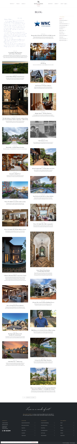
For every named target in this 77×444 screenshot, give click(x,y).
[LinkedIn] (8, 431)
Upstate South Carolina (63, 38)
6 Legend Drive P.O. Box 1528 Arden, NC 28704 (5, 427)
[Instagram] (3, 431)
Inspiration (50, 3)
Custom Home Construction (64, 23)
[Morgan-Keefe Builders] (38, 3)
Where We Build (43, 435)
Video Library (24, 430)
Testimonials (24, 435)
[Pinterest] (6, 431)
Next (34, 397)
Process (18, 3)
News (61, 425)
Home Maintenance (44, 430)
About (61, 422)
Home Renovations (44, 425)
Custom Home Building (45, 422)
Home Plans (61, 28)
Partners (61, 427)
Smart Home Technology (63, 35)
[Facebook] (4, 431)
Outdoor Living (62, 33)
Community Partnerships (63, 20)
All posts (61, 18)
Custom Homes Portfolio (26, 422)
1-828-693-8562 (5, 422)
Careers (61, 430)
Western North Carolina (63, 40)
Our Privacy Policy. (34, 442)
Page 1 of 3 (29, 397)
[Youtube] (10, 431)
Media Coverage (62, 30)
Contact (62, 3)
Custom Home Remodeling (64, 25)
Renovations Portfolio (25, 425)
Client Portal (62, 435)
